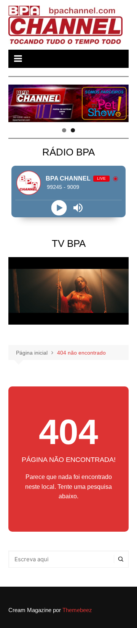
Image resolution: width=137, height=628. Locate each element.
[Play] (59, 207)
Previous (18, 101)
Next (119, 101)
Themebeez (77, 610)
